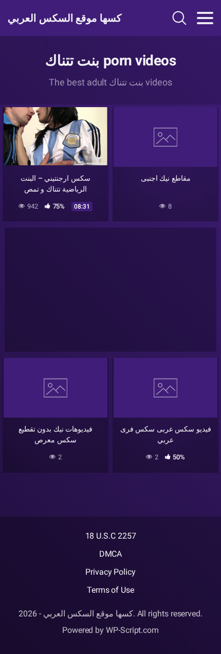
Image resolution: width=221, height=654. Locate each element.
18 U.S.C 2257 (110, 536)
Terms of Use (110, 590)
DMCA (110, 554)
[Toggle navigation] (205, 18)
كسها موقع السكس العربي (65, 18)
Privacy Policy (110, 572)
